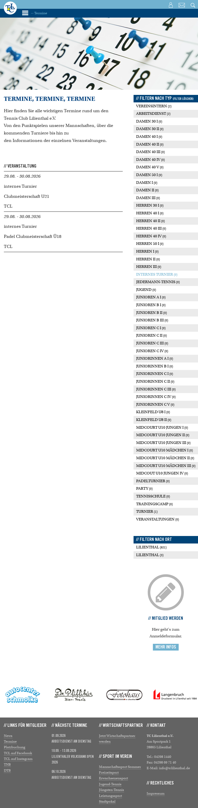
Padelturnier (153, 481)
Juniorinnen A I (154, 358)
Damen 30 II (149, 128)
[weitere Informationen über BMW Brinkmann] (175, 695)
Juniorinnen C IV (156, 396)
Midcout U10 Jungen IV (162, 473)
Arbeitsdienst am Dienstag (71, 741)
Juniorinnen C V (155, 404)
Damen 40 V (149, 167)
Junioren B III (152, 320)
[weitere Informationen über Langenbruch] (124, 695)
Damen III (148, 197)
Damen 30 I (149, 121)
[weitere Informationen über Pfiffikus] (23, 695)
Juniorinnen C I (154, 373)
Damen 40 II (149, 144)
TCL (8, 206)
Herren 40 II (150, 220)
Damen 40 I (149, 136)
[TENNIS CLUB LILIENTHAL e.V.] (10, 11)
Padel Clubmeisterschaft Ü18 (32, 236)
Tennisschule (153, 496)
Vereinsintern (153, 106)
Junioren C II (151, 335)
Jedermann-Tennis (158, 282)
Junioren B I (151, 305)
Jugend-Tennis (110, 784)
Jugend (146, 289)
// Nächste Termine (69, 725)
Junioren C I (151, 328)
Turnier (147, 511)
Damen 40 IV (150, 159)
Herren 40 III (151, 228)
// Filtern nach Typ (165, 98)
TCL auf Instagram (18, 759)
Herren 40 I (149, 213)
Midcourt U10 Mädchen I (164, 450)
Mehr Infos (165, 647)
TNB (7, 764)
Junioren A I (151, 297)
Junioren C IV (152, 351)
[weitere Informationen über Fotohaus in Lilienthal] (73, 695)
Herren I (147, 251)
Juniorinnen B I (154, 366)
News (8, 736)
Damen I (146, 182)
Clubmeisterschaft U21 (26, 196)
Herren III (148, 266)
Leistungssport (110, 796)
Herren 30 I (149, 205)
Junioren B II (151, 312)
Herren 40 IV (151, 236)
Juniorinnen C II (155, 381)
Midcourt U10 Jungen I (162, 427)
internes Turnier (20, 186)
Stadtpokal (107, 801)
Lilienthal (151, 547)
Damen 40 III (150, 151)
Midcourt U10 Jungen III (163, 442)
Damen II (147, 190)
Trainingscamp (154, 504)
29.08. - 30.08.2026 (22, 176)
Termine (10, 741)
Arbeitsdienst (153, 113)
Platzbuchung (14, 747)
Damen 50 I (149, 174)
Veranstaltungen (157, 519)
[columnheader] (63, 166)
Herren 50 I (149, 243)
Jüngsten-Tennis (111, 790)
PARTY (144, 488)
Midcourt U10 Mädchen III (165, 465)
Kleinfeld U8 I (153, 412)
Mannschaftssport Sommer (120, 767)
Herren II (148, 259)
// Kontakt (156, 725)
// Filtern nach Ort (154, 540)
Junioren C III (152, 343)
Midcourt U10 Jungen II (162, 435)
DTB (7, 770)
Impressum (155, 793)
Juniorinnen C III (156, 389)
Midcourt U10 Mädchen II (165, 458)
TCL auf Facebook (18, 753)
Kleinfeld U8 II (153, 419)
